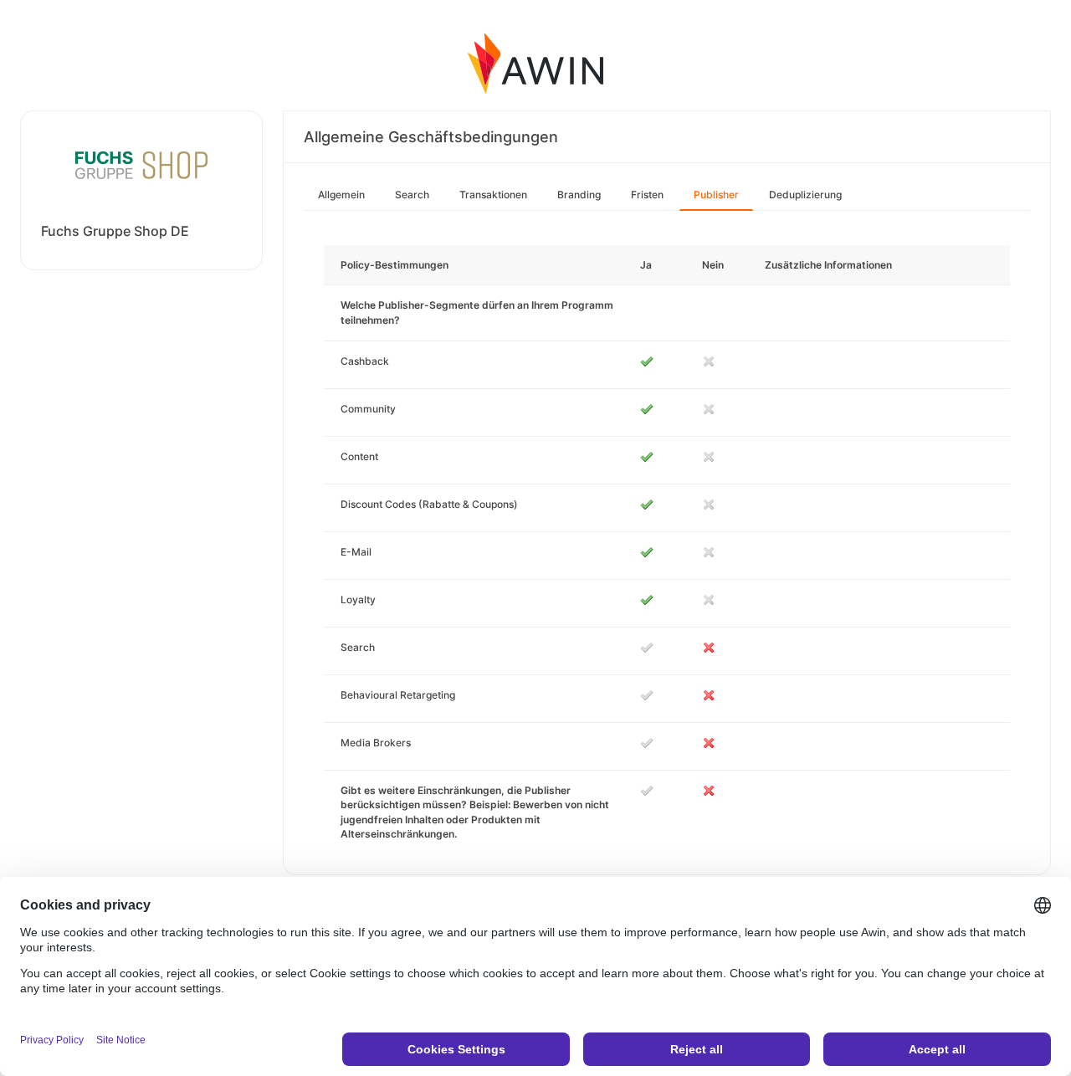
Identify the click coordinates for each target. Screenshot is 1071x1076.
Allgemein (341, 194)
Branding (579, 194)
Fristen (647, 194)
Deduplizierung (805, 194)
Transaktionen (493, 194)
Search (412, 194)
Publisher (716, 194)
